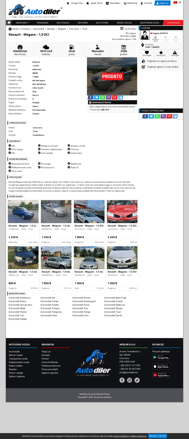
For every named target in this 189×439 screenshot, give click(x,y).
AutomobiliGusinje (113, 301)
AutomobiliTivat (112, 312)
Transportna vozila (18, 358)
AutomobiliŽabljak (18, 319)
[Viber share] (108, 97)
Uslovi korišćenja (50, 362)
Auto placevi (63, 22)
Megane (62, 29)
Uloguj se (163, 3)
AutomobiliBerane (81, 297)
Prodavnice (42, 22)
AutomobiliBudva (17, 301)
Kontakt (148, 3)
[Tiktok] (137, 381)
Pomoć (45, 358)
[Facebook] (122, 381)
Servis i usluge (16, 373)
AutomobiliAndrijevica (19, 297)
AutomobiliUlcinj (48, 315)
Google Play (76, 3)
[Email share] (114, 97)
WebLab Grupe (103, 394)
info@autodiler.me (128, 372)
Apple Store (96, 3)
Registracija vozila (149, 22)
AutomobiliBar (47, 297)
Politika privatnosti (51, 365)
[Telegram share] (120, 97)
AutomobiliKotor (81, 304)
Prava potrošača (50, 369)
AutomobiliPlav (80, 308)
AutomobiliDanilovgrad (84, 301)
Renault (51, 29)
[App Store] (161, 366)
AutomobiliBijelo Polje (115, 297)
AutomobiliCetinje (49, 301)
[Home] (8, 22)
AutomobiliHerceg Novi (20, 304)
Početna (25, 29)
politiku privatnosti (138, 436)
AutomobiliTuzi (16, 315)
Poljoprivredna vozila (19, 362)
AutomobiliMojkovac (114, 304)
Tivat (84, 29)
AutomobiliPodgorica (51, 312)
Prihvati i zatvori (157, 436)
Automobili (38, 29)
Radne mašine (16, 365)
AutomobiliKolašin (49, 304)
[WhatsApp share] (102, 97)
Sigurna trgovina (50, 373)
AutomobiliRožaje (81, 312)
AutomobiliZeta (80, 315)
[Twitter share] (96, 97)
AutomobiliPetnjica (50, 308)
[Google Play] (161, 357)
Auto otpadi (102, 22)
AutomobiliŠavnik (113, 315)
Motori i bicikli (15, 355)
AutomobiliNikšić (17, 308)
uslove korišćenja (121, 436)
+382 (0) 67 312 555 (129, 365)
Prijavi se (46, 351)
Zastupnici (83, 22)
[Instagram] (129, 381)
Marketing (132, 3)
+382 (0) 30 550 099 (129, 369)
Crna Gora (74, 29)
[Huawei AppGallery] (161, 375)
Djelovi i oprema (17, 376)
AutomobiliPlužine (18, 312)
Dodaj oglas (173, 22)
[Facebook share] (90, 97)
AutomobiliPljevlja (113, 308)
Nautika (13, 369)
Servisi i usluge (124, 22)
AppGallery (114, 3)
